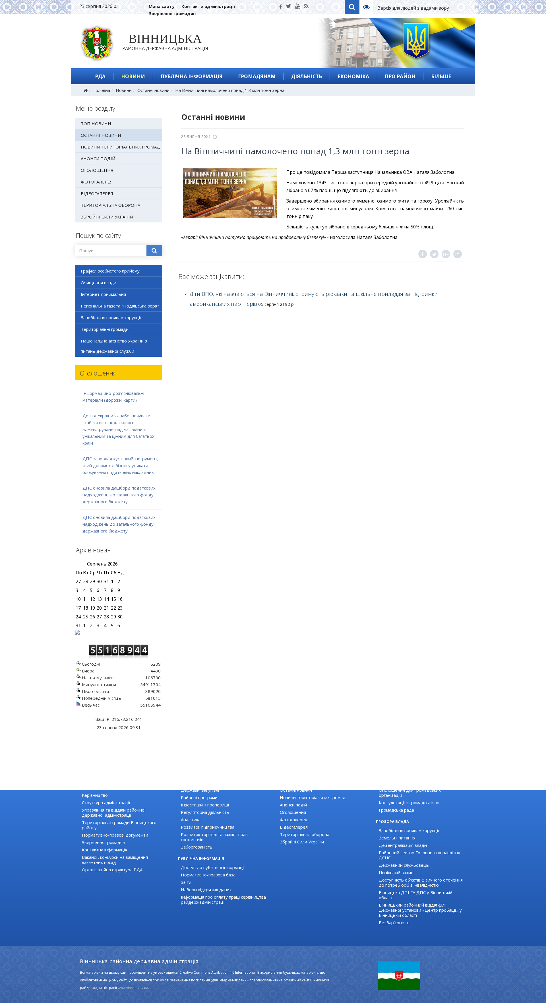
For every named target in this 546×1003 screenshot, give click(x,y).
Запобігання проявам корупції (111, 317)
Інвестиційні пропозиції (205, 805)
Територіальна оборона (110, 205)
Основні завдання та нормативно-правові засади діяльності (124, 785)
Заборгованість (196, 847)
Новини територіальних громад (120, 147)
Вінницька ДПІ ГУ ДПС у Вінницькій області (415, 895)
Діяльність (306, 76)
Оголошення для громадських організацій (410, 792)
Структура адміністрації (106, 802)
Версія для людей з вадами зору (413, 8)
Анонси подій (98, 158)
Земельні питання (397, 838)
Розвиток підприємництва (207, 827)
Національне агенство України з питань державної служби (114, 346)
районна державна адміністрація (165, 43)
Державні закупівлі (200, 790)
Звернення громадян (172, 13)
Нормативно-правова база (208, 875)
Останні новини (153, 90)
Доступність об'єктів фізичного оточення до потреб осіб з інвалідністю (421, 882)
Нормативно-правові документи (115, 835)
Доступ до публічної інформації (213, 867)
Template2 (368, 7)
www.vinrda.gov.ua (133, 987)
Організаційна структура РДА (112, 869)
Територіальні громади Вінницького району (119, 825)
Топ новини (96, 123)
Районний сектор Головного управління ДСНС (419, 855)
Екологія (189, 782)
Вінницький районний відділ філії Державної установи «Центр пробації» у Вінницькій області (420, 910)
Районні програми (199, 797)
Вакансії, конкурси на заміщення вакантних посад (115, 859)
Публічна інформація (191, 76)
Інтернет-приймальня (103, 294)
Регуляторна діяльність (205, 812)
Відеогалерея (97, 193)
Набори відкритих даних (206, 889)
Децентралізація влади (403, 845)
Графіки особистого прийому (110, 271)
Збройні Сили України (107, 217)
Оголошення (97, 170)
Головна (101, 90)
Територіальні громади (105, 329)
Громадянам (257, 76)
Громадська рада (396, 810)
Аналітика (190, 819)
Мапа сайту (162, 6)
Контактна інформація (104, 850)
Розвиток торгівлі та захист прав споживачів (214, 836)
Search (352, 7)
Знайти (154, 250)
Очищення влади (98, 282)
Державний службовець (404, 865)
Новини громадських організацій (412, 782)
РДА (100, 76)
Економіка (353, 76)
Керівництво (95, 795)
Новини (133, 76)
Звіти (186, 882)
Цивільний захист (397, 872)
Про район (400, 76)
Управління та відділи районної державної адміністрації (114, 812)
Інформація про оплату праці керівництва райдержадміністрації (223, 899)
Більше (441, 76)
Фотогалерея (97, 182)
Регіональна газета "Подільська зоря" (120, 306)
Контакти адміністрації (208, 6)
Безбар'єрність (394, 922)
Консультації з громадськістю (409, 802)
